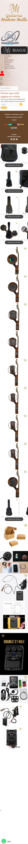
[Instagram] (14, 139)
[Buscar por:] (12, 104)
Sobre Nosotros (8, 66)
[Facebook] (11, 139)
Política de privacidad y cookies (14, 117)
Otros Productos (9, 60)
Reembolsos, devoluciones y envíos (14, 114)
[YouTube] (17, 139)
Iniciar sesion (2, 77)
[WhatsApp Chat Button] (3, 841)
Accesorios (7, 56)
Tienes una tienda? (9, 68)
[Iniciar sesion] (2, 75)
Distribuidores (8, 62)
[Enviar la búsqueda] (20, 104)
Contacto (7, 64)
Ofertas (6, 58)
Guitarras (7, 54)
